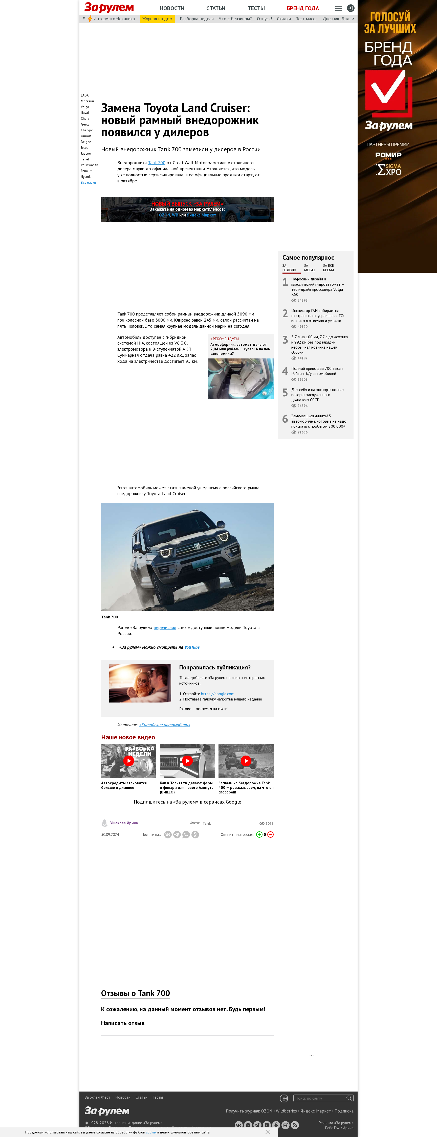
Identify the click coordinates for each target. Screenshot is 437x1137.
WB (175, 215)
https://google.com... (219, 693)
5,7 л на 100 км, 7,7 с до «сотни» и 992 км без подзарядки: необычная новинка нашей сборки (319, 344)
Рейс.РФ (332, 1127)
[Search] (349, 1098)
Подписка (344, 1111)
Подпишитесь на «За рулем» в (187, 802)
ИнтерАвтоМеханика (114, 18)
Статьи (215, 8)
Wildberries (286, 1111)
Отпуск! (264, 18)
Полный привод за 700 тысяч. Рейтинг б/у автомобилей (317, 371)
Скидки (284, 18)
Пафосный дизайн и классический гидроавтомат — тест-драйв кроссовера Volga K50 (317, 286)
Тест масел (307, 18)
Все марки (88, 182)
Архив (348, 1127)
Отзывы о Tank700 (135, 993)
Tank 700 (156, 162)
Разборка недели (197, 18)
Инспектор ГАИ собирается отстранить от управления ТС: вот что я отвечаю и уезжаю (317, 315)
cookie (151, 1132)
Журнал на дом (157, 18)
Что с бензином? (235, 18)
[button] (268, 1132)
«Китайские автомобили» (164, 725)
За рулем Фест (97, 1097)
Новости (172, 8)
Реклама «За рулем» (336, 1122)
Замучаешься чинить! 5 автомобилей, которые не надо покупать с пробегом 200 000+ (318, 420)
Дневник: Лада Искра (344, 18)
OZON (164, 215)
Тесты (256, 8)
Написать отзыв (123, 1023)
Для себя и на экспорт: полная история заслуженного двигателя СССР (317, 394)
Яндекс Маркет (201, 215)
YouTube (192, 647)
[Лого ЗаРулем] (109, 7)
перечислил (165, 627)
